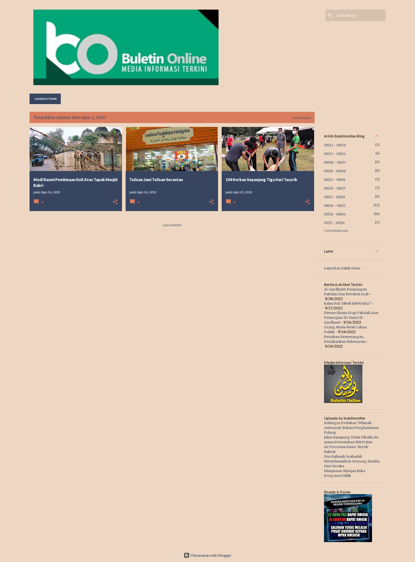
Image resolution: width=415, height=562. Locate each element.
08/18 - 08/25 (335, 188)
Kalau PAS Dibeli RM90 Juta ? (347, 303)
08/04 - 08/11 (335, 205)
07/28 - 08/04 (335, 214)
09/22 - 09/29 (335, 145)
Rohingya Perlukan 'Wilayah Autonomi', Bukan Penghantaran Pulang (351, 428)
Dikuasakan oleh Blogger (210, 555)
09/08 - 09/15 (335, 162)
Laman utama (46, 99)
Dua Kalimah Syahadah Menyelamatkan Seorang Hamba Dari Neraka (352, 461)
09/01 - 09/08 (335, 171)
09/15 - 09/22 (335, 154)
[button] (115, 202)
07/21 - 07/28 (334, 223)
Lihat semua (302, 118)
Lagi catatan (172, 225)
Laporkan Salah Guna (342, 268)
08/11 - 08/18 (334, 197)
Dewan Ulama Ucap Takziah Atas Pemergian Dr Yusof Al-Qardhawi (351, 318)
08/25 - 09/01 (334, 179)
